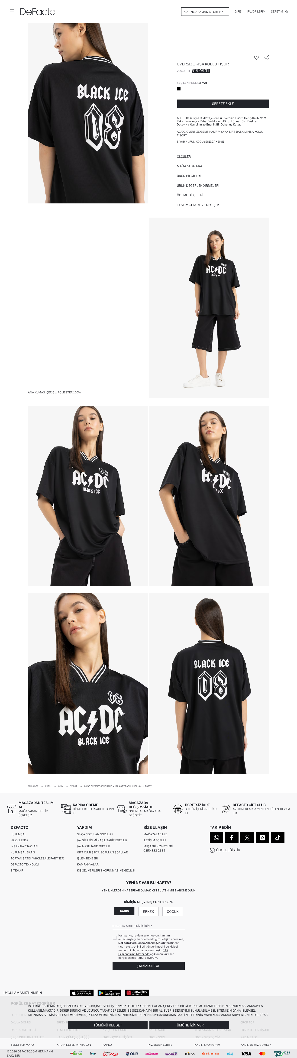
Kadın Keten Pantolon (74, 1044)
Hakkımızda (19, 840)
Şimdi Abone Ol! (148, 966)
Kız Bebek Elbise (160, 1044)
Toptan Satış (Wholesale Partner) (37, 858)
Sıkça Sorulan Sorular (95, 834)
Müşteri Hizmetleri (158, 846)
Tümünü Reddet (108, 1025)
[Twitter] (247, 837)
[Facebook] (232, 837)
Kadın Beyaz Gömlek (255, 1044)
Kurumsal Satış (23, 852)
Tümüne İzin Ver (189, 1025)
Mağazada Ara (189, 166)
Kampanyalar (88, 864)
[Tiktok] (277, 837)
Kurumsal (18, 834)
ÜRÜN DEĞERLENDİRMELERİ (198, 185)
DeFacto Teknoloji (25, 864)
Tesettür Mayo (22, 1044)
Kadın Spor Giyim (207, 1044)
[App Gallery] (137, 993)
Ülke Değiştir (228, 850)
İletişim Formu (154, 840)
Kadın (124, 911)
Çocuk (173, 911)
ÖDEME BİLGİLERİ (190, 195)
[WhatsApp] (216, 837)
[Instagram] (262, 837)
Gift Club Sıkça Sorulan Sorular (102, 852)
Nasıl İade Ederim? (95, 846)
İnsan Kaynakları (24, 846)
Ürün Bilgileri (189, 176)
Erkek (148, 911)
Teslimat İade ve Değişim (198, 205)
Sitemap (17, 870)
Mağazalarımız (155, 834)
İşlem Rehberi (87, 858)
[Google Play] (109, 993)
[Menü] (12, 11)
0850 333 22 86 (154, 850)
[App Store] (82, 993)
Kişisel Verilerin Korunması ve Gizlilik (106, 870)
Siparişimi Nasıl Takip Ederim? (104, 840)
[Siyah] (179, 89)
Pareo (107, 1044)
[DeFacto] (37, 11)
